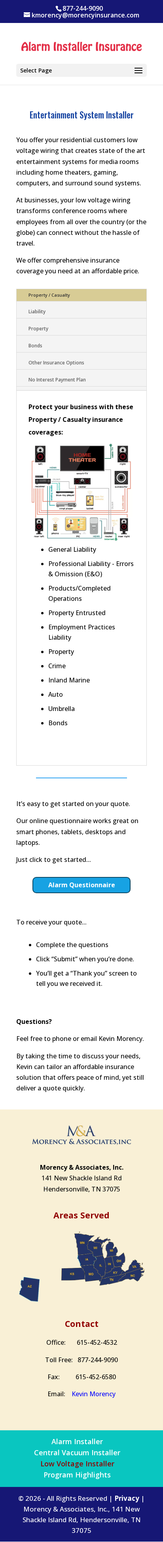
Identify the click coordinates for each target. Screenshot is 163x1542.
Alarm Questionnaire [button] (81, 885)
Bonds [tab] (35, 345)
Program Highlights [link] (77, 1474)
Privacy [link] (126, 1498)
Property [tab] (38, 328)
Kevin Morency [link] (94, 1394)
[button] (81, 70)
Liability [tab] (36, 311)
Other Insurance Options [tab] (56, 362)
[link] (81, 47)
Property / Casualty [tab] (49, 295)
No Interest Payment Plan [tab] (57, 379)
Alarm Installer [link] (77, 1441)
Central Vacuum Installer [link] (77, 1452)
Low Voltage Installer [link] (77, 1463)
